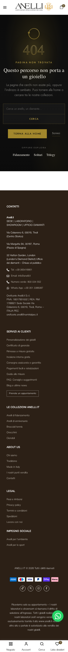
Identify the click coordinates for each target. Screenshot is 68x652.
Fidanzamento (21, 155)
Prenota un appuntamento (22, 393)
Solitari (38, 155)
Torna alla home (27, 133)
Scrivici (56, 133)
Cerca (34, 119)
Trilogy (50, 155)
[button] (61, 8)
